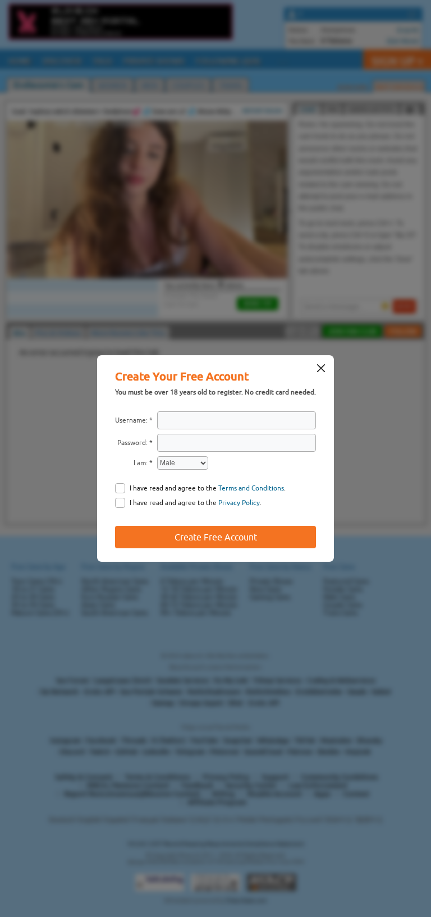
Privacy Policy (239, 503)
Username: (131, 420)
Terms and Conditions (251, 488)
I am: (141, 463)
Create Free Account (216, 537)
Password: (132, 443)
